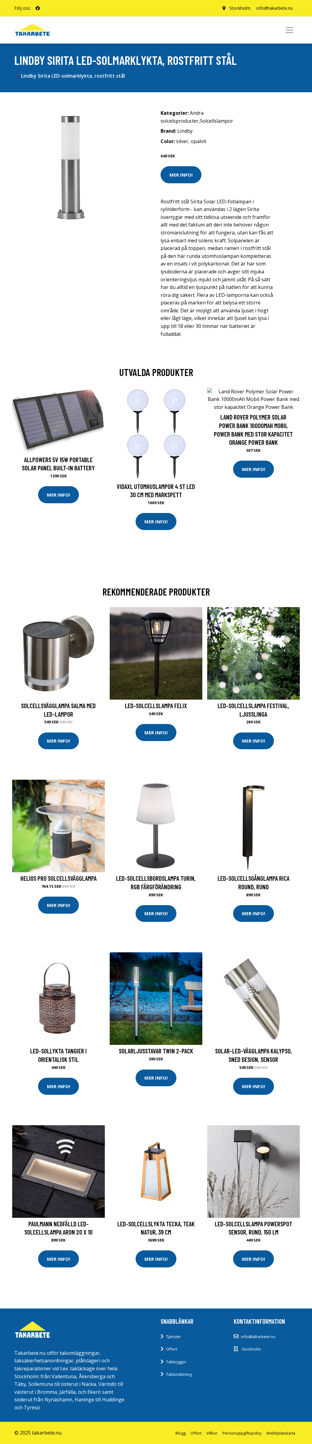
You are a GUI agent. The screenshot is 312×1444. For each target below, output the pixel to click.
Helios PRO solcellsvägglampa (58, 878)
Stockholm (239, 8)
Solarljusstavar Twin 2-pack (156, 1051)
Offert (171, 1349)
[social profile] (37, 8)
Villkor (212, 1433)
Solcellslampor (216, 121)
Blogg (181, 1433)
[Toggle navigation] (289, 30)
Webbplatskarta (280, 1433)
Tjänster (173, 1336)
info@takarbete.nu (275, 8)
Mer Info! (181, 175)
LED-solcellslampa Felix (156, 705)
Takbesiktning (179, 1374)
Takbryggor (176, 1362)
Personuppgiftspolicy (241, 1433)
